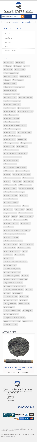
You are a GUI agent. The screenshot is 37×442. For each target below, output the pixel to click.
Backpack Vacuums (11, 76)
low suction (26, 223)
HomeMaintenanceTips (12, 206)
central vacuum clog (26, 111)
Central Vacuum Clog (11, 115)
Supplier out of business (12, 311)
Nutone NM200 (24, 248)
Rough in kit (18, 293)
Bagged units (26, 76)
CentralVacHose (10, 132)
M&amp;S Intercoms (11, 237)
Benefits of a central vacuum (14, 87)
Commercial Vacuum (11, 150)
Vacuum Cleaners (10, 51)
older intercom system (12, 251)
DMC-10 (7, 181)
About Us (10, 399)
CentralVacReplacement (12, 136)
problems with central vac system (16, 262)
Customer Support (23, 171)
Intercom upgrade (27, 216)
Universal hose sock (11, 314)
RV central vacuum (11, 297)
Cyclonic (7, 174)
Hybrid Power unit (26, 213)
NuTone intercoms (27, 244)
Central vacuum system (12, 129)
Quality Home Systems (12, 269)
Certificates (8, 38)
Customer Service (12, 395)
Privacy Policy (4, 429)
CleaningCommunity (11, 143)
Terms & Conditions (15, 429)
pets (25, 251)
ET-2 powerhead (25, 185)
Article (27, 66)
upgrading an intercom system (15, 318)
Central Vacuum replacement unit (15, 125)
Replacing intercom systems (14, 290)
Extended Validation (27, 188)
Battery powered (10, 83)
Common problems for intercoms (16, 153)
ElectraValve (29, 181)
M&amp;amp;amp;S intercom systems (17, 230)
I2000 (7, 216)
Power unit (8, 255)
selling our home (10, 304)
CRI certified (9, 171)
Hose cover (8, 209)
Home (8, 22)
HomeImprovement (11, 202)
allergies (18, 66)
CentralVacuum (10, 139)
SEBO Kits (24, 297)
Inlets (15, 216)
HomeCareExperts (11, 199)
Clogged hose (9, 146)
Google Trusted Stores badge (14, 192)
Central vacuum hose (12, 118)
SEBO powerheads (11, 300)
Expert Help (10, 397)
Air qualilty (20, 62)
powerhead (20, 255)
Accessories (9, 62)
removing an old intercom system (16, 279)
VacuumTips (28, 321)
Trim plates (28, 311)
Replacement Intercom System (15, 286)
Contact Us (10, 400)
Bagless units (18, 80)
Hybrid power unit (10, 213)
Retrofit (7, 293)
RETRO (29, 290)
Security (24, 300)
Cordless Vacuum (10, 164)
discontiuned (29, 178)
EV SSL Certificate (10, 188)
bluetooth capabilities (12, 94)
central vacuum (10, 108)
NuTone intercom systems (13, 241)
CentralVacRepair (25, 132)
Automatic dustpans (11, 73)
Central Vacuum (10, 34)
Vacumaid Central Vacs (12, 321)
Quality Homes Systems (12, 272)
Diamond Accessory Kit (22, 174)
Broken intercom (10, 97)
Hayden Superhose (11, 195)
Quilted (25, 276)
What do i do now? (11, 325)
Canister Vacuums (26, 97)
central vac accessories (12, 101)
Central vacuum (24, 108)
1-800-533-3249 (24, 407)
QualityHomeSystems (12, 276)
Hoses (30, 209)
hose (26, 206)
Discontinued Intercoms (12, 178)
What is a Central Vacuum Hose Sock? (18, 368)
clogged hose (26, 143)
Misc (6, 46)
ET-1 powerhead (10, 185)
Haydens (24, 195)
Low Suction (9, 227)
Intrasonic (8, 220)
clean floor (22, 139)
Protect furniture (10, 265)
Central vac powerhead (12, 104)
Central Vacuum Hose (12, 122)
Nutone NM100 (10, 248)
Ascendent (8, 69)
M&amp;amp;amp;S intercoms (15, 234)
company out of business (13, 157)
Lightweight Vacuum (11, 223)
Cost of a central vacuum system (15, 167)
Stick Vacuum (24, 304)
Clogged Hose (22, 146)
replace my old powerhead (13, 283)
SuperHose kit (9, 307)
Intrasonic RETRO (21, 220)
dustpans (18, 181)
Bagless (7, 80)
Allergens (8, 66)
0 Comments (23, 372)
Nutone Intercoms (11, 244)
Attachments (20, 69)
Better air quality (10, 90)
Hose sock (20, 209)
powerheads (9, 258)
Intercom (8, 42)
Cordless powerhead (11, 160)
